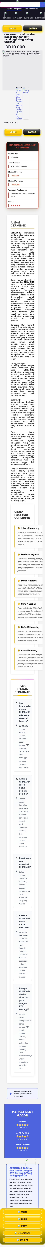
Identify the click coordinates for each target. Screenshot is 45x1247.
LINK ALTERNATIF (24, 1232)
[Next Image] (40, 71)
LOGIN (12, 28)
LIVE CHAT (24, 1239)
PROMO (24, 1213)
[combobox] (20, 4)
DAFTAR (33, 28)
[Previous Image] (4, 71)
